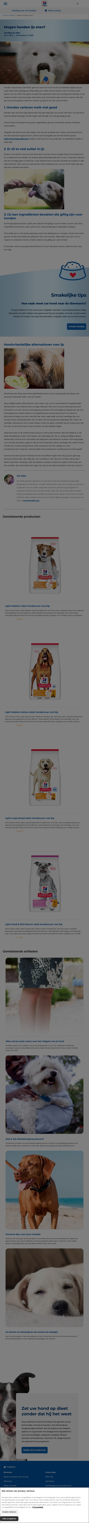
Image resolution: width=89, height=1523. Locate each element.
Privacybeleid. (37, 1507)
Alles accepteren (9, 1519)
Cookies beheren (9, 1512)
